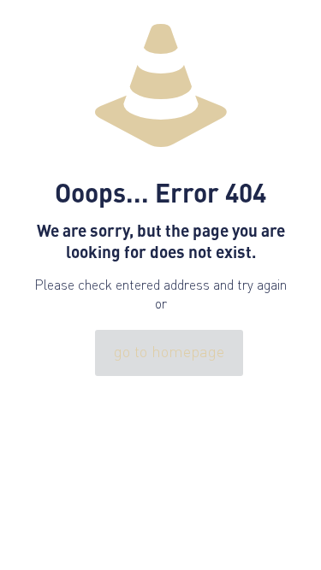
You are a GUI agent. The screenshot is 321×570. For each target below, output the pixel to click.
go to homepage (169, 353)
